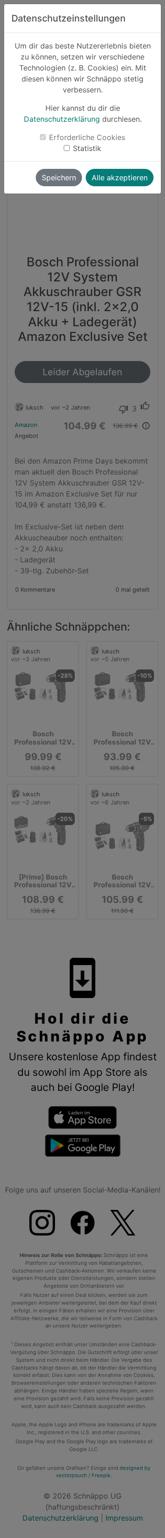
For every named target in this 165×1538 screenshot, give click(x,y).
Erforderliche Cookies (87, 137)
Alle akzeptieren (120, 177)
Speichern (59, 177)
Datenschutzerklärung (62, 119)
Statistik (87, 148)
